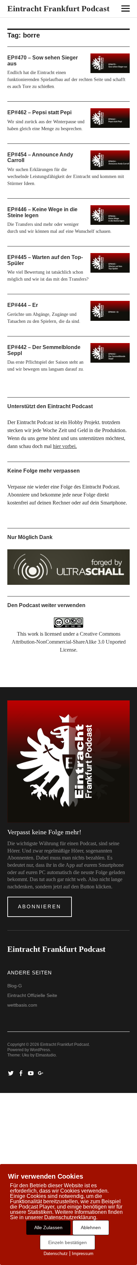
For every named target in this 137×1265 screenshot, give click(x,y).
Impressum (82, 1253)
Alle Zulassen (48, 1227)
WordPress (40, 1049)
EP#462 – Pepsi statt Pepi (39, 112)
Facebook (22, 1073)
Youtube (32, 1073)
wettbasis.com (22, 1005)
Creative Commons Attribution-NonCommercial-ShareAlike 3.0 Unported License (69, 642)
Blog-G (14, 985)
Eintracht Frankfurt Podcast (58, 8)
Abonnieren (39, 906)
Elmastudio (46, 1055)
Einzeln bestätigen (67, 1242)
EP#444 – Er (22, 305)
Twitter (12, 1073)
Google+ (42, 1073)
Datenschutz (56, 1253)
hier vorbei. (65, 446)
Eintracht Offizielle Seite (32, 995)
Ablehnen (91, 1227)
